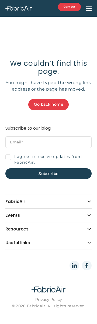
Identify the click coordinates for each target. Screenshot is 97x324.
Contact (69, 6)
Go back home (48, 104)
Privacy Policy (48, 299)
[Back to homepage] (27, 8)
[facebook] (87, 265)
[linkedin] (74, 265)
